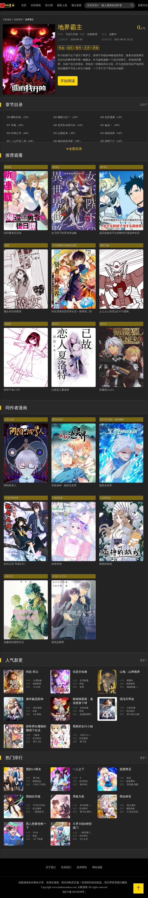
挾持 (82, 687)
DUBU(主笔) (39, 805)
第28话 (55, 167)
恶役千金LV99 (12, 389)
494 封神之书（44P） (18, 133)
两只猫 (36, 778)
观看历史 (143, 5)
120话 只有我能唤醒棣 (43, 784)
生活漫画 (83, 738)
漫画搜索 (92, 5)
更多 (142, 660)
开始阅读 (67, 81)
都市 (78, 47)
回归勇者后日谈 (12, 233)
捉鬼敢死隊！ (86, 714)
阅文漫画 (37, 708)
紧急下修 (104, 245)
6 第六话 (9, 576)
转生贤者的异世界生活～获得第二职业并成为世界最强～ (83, 311)
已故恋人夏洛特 (60, 389)
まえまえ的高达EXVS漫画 (114, 311)
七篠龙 (36, 735)
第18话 (8, 167)
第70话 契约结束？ (89, 811)
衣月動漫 (84, 680)
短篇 (7, 245)
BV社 (35, 832)
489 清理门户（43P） (112, 141)
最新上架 (62, 5)
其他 (81, 683)
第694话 (83, 784)
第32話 (103, 167)
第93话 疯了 (58, 419)
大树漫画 (7, 19)
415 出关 (84, 839)
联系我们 (66, 867)
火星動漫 (37, 680)
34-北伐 (36, 687)
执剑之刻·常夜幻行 (14, 564)
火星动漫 (131, 708)
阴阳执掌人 (10, 485)
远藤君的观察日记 (14, 642)
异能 (95, 47)
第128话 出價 (133, 714)
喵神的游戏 (105, 564)
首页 (23, 5)
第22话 (55, 324)
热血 (61, 47)
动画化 (8, 324)
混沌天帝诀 (127, 699)
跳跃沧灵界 (105, 485)
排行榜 (49, 5)
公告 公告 (9, 419)
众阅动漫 (84, 708)
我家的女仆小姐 (83, 726)
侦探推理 (18, 19)
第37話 (83, 741)
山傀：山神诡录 (130, 671)
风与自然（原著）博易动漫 (93, 805)
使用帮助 (82, 867)
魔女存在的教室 (12, 311)
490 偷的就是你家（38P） (67, 141)
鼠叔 (129, 778)
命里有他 (56, 564)
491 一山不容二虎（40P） (20, 141)
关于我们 (51, 867)
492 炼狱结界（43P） (112, 133)
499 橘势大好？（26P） (66, 117)
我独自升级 (33, 796)
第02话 (103, 324)
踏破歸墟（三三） (135, 687)
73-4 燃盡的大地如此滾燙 (64, 245)
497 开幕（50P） (15, 125)
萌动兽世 (125, 796)
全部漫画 (36, 5)
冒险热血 (36, 781)
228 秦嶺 (37, 714)
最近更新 (76, 5)
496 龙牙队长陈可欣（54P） (68, 125)
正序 (142, 104)
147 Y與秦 (38, 839)
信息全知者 (80, 671)
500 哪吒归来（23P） (18, 117)
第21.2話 (37, 741)
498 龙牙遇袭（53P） (112, 117)
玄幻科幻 (130, 711)
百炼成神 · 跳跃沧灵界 (64, 485)
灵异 (87, 47)
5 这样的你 (105, 498)
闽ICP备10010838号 (73, 892)
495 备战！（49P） (110, 125)
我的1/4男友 (33, 769)
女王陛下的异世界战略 (64, 233)
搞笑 (70, 47)
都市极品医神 (34, 699)
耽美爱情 (130, 781)
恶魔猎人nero (106, 389)
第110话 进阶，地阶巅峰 (111, 419)
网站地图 (97, 867)
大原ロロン (85, 735)
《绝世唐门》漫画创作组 (92, 832)
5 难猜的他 (57, 498)
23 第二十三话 (59, 576)
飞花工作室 (71, 34)
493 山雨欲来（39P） (65, 133)
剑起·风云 (32, 671)
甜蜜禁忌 (125, 769)
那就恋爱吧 (57, 642)
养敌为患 (78, 796)
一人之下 (78, 769)
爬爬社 (130, 680)
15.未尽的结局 (11, 498)
